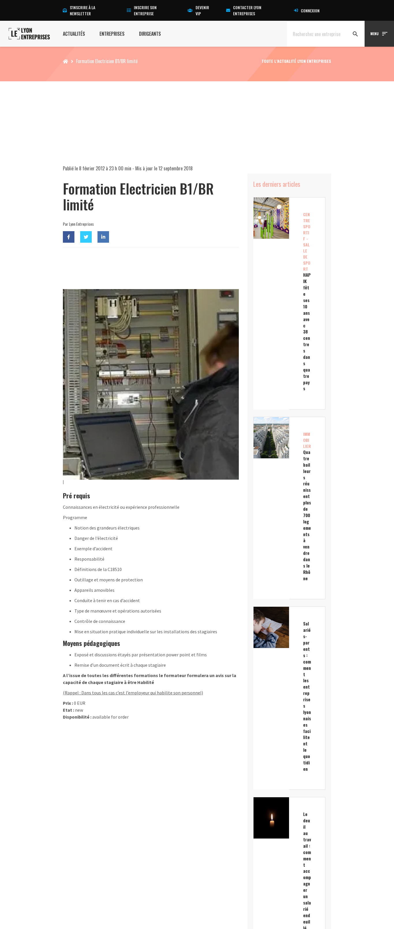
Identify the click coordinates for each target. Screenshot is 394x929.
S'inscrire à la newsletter (82, 10)
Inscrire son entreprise (145, 10)
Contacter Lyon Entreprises (247, 10)
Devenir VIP (202, 10)
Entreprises (112, 33)
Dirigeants (150, 33)
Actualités (74, 33)
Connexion (310, 10)
